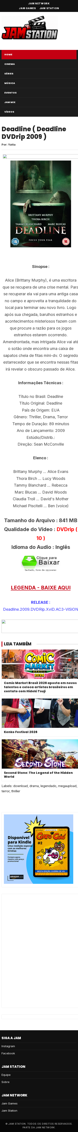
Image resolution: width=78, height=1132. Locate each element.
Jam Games (27, 8)
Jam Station (49, 8)
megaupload (67, 786)
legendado (48, 786)
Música (9, 83)
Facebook (8, 1053)
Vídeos (9, 111)
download (20, 786)
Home (8, 54)
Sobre (6, 1082)
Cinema (9, 64)
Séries (8, 73)
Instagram (8, 1046)
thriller (15, 791)
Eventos (10, 92)
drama (34, 786)
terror (6, 791)
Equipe (6, 1074)
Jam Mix (9, 102)
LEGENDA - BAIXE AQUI (41, 587)
